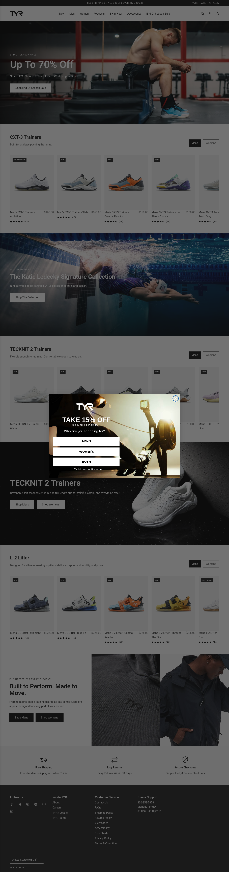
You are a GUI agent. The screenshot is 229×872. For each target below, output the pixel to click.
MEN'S (86, 441)
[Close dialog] (176, 398)
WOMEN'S (86, 451)
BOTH (86, 462)
